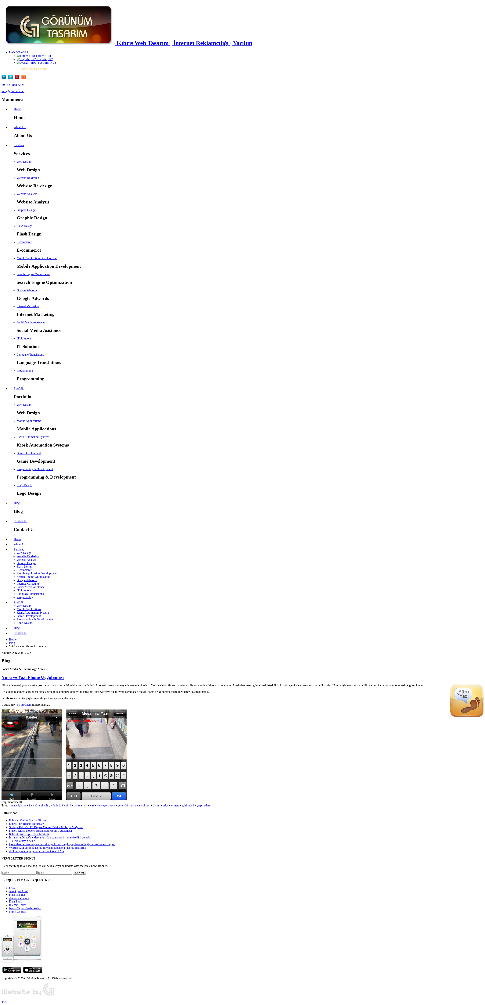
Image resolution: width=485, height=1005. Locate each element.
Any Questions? (18, 891)
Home (12, 639)
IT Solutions (24, 338)
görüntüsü (188, 805)
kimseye (102, 805)
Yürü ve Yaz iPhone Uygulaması (33, 677)
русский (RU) (46, 62)
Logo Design (24, 485)
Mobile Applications (29, 420)
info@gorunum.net (13, 91)
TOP (4, 1001)
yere (120, 805)
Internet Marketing (28, 306)
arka (165, 805)
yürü (68, 805)
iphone (22, 805)
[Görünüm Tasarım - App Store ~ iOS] (32, 971)
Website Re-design (28, 177)
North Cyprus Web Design (25, 908)
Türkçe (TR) (43, 55)
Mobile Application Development (37, 258)
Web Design (24, 161)
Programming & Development (35, 469)
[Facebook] (5, 78)
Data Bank (15, 901)
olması (146, 805)
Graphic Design (26, 210)
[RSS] (23, 78)
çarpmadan (203, 805)
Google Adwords (27, 290)
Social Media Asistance (31, 322)
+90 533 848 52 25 (13, 84)
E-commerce (24, 242)
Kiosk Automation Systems (33, 437)
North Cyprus (17, 911)
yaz (92, 805)
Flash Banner (17, 894)
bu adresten (24, 704)
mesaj (12, 805)
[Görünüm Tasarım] (28, 995)
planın (156, 805)
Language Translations (30, 354)
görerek (39, 805)
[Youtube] (18, 78)
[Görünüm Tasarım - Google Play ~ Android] (12, 971)
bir (127, 805)
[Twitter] (11, 78)
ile (30, 805)
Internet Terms (17, 904)
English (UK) (44, 59)
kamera (175, 805)
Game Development (29, 453)
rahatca (135, 805)
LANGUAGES (18, 52)
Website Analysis (27, 194)
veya (112, 805)
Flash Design (24, 226)
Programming (25, 370)
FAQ (12, 887)
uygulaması (80, 805)
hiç (48, 805)
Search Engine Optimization (33, 274)
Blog (12, 642)
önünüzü (57, 805)
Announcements (19, 898)
